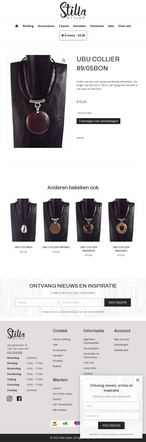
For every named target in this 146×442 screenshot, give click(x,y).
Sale (111, 26)
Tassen (64, 26)
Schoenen (97, 26)
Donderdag (14, 374)
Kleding (28, 26)
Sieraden (79, 26)
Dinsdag (12, 363)
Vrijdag (11, 379)
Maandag (13, 357)
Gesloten (32, 357)
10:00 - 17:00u (35, 384)
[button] (64, 60)
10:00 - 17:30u (35, 363)
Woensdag (14, 368)
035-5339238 (14, 352)
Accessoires (46, 26)
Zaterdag (13, 384)
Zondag (12, 390)
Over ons (124, 26)
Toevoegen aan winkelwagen (98, 121)
